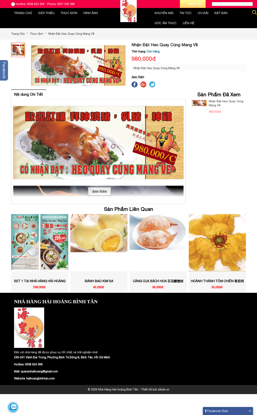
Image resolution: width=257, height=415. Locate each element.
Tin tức (185, 13)
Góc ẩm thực (166, 23)
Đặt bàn (220, 13)
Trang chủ (23, 13)
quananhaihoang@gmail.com (39, 371)
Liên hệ (188, 23)
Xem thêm (99, 191)
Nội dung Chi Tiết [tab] (28, 94)
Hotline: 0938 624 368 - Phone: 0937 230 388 (45, 4)
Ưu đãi (203, 13)
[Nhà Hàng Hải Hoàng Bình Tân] (128, 10)
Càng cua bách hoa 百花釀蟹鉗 (99, 281)
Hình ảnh (90, 13)
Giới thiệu (46, 13)
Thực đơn (69, 13)
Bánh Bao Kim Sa (39, 281)
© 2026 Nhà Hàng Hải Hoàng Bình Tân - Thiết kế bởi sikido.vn (128, 389)
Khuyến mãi (164, 13)
